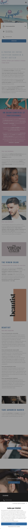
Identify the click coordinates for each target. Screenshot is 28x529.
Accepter (14, 524)
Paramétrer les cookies (14, 526)
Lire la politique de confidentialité (9, 521)
